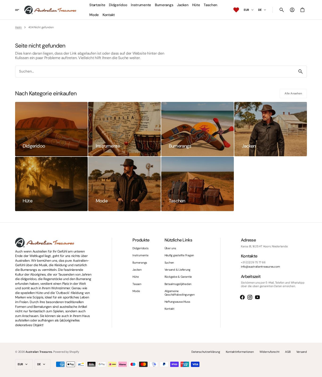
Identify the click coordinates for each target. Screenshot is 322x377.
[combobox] (154, 71)
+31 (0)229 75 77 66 (253, 262)
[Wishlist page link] (236, 10)
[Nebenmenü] (19, 10)
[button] (282, 10)
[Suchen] (300, 71)
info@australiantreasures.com (260, 266)
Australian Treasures (38, 351)
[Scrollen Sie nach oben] (316, 371)
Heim (18, 27)
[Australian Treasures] (50, 10)
